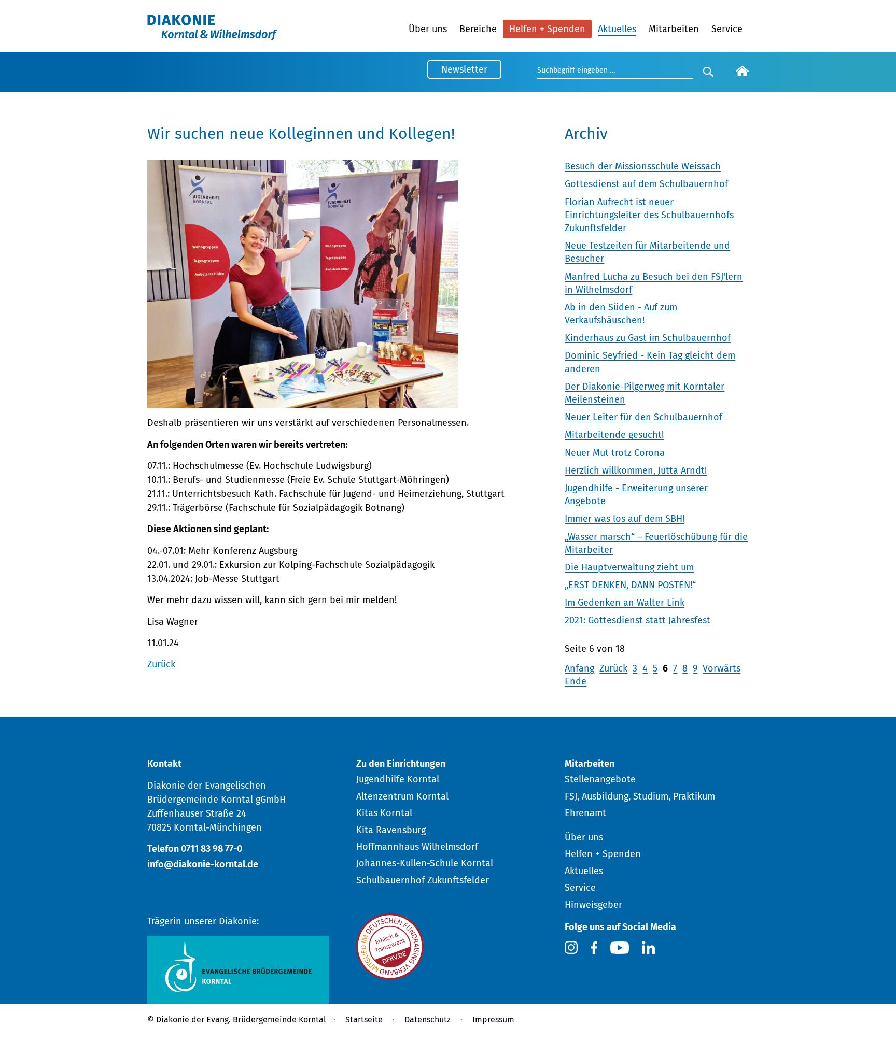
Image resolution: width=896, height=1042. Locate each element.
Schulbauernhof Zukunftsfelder (422, 880)
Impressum (493, 1019)
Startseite (364, 1019)
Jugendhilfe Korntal (397, 779)
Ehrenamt (585, 813)
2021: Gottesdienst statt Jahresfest (637, 620)
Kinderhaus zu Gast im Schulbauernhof (648, 338)
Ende (575, 681)
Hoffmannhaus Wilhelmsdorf (417, 846)
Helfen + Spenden (547, 29)
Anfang (579, 668)
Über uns (428, 29)
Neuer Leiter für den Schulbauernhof (643, 417)
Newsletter (464, 69)
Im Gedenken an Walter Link (624, 602)
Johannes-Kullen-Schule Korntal (424, 863)
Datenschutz (427, 1019)
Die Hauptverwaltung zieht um (629, 567)
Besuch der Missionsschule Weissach (643, 166)
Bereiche (478, 29)
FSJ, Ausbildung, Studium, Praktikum (640, 796)
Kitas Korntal (384, 813)
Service (727, 29)
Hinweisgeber (593, 904)
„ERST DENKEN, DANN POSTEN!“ (630, 585)
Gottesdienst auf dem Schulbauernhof (646, 184)
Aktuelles (617, 29)
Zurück (161, 664)
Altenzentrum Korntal (402, 796)
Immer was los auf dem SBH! (624, 518)
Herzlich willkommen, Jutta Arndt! (636, 470)
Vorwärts (721, 668)
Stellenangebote (600, 779)
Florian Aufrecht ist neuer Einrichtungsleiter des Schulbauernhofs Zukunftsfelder (649, 215)
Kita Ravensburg (391, 830)
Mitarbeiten (674, 29)
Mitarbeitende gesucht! (614, 434)
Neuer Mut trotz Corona (615, 453)
